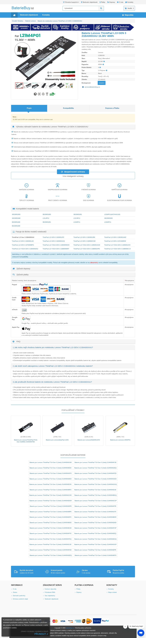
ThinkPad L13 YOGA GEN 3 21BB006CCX (117, 249)
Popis (29, 108)
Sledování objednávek (90, 2)
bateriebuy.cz (70, 628)
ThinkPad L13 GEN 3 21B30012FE (53, 237)
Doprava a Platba (112, 108)
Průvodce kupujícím (71, 2)
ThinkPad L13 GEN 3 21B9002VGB (84, 241)
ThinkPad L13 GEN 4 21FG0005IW (115, 241)
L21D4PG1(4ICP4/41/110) (112, 214)
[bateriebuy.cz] (24, 9)
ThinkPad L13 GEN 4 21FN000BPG (23, 245)
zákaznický (94, 262)
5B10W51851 (47, 222)
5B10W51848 (16, 222)
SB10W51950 (16, 214)
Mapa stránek (112, 592)
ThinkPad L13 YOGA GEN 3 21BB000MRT (56, 249)
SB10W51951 (77, 214)
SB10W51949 (16, 218)
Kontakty (130, 2)
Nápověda (128, 15)
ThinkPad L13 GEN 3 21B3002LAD (23, 241)
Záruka (14, 592)
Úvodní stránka (17, 21)
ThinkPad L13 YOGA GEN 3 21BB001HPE (86, 249)
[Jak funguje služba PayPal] (101, 621)
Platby (103, 2)
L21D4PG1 (76, 222)
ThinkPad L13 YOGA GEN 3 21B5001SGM (86, 245)
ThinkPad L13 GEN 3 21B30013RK (84, 237)
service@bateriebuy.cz (92, 87)
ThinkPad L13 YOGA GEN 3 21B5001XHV (117, 245)
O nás (121, 2)
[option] (44, 57)
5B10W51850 (47, 214)
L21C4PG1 (76, 218)
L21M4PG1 (107, 222)
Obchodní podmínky (18, 595)
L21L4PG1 (46, 218)
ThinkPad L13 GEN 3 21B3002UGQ (54, 241)
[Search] (101, 8)
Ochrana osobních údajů (20, 599)
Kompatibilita (68, 108)
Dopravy (112, 2)
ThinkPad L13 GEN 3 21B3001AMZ (115, 237)
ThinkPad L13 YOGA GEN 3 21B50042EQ (25, 249)
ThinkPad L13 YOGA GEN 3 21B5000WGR (56, 245)
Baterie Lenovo (30, 21)
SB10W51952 (108, 218)
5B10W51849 (16, 226)
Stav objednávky (49, 595)
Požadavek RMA (49, 592)
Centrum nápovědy (50, 589)
